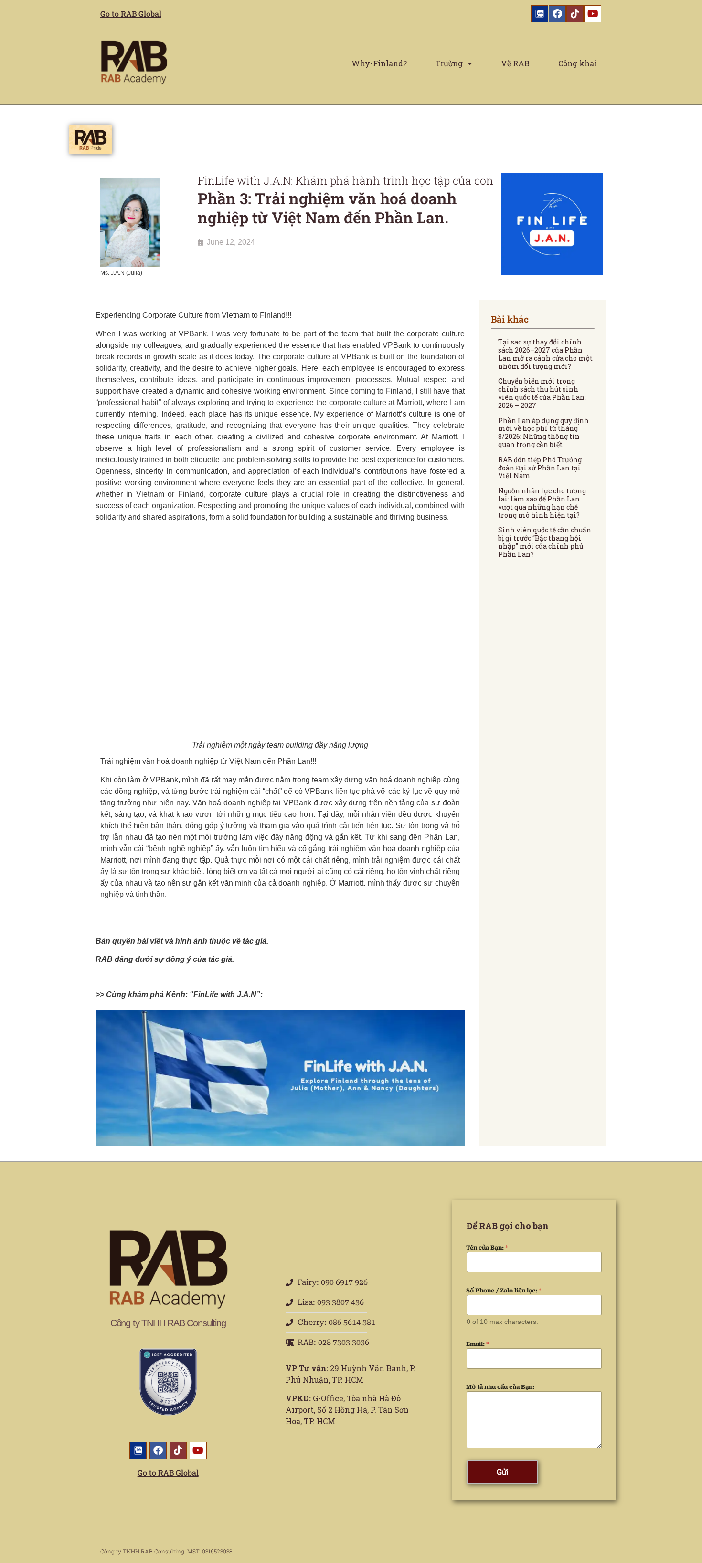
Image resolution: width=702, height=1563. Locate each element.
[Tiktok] (575, 13)
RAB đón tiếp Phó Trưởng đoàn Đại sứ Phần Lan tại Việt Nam (540, 467)
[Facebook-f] (557, 13)
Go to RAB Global (130, 14)
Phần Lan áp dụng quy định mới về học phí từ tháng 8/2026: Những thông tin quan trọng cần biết (543, 432)
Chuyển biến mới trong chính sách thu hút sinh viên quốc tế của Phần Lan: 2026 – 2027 (542, 392)
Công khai (577, 63)
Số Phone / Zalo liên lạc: (504, 1290)
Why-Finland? (379, 63)
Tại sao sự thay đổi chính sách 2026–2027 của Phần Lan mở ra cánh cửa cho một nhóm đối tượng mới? (545, 353)
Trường (449, 63)
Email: (477, 1344)
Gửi (502, 1472)
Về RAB (515, 63)
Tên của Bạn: (487, 1247)
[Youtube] (592, 13)
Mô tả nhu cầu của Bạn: (500, 1387)
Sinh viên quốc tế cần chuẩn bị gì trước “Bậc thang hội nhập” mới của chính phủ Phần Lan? (544, 541)
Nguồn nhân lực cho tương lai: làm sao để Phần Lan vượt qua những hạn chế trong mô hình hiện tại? (542, 502)
